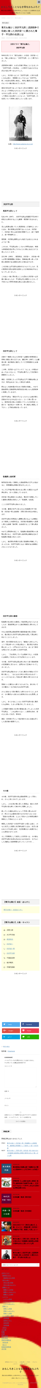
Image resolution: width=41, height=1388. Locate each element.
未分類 (3, 1349)
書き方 (4, 1345)
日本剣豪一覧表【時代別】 (22, 1197)
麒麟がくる (5, 1287)
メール (7, 1098)
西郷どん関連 (7, 1309)
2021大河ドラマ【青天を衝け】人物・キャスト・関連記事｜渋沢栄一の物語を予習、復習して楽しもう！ (25, 1227)
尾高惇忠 (10, 939)
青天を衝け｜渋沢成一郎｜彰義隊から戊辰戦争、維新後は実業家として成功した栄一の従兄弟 (22, 1145)
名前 (6, 1091)
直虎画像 (6, 1325)
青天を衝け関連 (8, 1282)
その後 (3, 1330)
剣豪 (3, 1332)
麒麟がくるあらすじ (9, 1292)
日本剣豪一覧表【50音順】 (22, 1211)
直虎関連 (6, 1318)
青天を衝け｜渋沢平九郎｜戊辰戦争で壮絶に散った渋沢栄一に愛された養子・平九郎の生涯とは (25, 1255)
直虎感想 (6, 1323)
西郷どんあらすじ (9, 1311)
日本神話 (4, 1338)
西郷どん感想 (7, 1313)
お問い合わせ (23, 1364)
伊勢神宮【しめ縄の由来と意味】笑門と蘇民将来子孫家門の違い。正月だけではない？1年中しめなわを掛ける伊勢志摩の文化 (26, 1184)
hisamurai (11, 1051)
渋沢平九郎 (11, 953)
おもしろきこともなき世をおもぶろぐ (20, 7)
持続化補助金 (6, 1340)
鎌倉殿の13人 (6, 1275)
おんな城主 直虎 (8, 1316)
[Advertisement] (20, 169)
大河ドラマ (5, 1273)
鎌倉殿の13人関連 (9, 1278)
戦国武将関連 (6, 1347)
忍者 (3, 1334)
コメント (8, 1066)
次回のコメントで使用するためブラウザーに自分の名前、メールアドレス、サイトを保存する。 (20, 1116)
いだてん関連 (7, 1299)
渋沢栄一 (10, 944)
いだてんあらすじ (9, 1304)
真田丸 (4, 1327)
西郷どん (5, 1306)
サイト (6, 1105)
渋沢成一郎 (11, 948)
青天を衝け (6, 1046)
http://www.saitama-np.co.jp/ (23, 144)
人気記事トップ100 (24, 1362)
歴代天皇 (4, 1336)
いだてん (5, 1297)
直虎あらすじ (7, 1320)
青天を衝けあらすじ (9, 1285)
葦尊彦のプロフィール (11, 1362)
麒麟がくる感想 (8, 1294)
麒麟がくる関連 (8, 1290)
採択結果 (5, 1342)
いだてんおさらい (9, 1301)
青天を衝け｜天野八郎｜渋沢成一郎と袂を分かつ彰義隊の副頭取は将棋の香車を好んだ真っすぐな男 (22, 1153)
